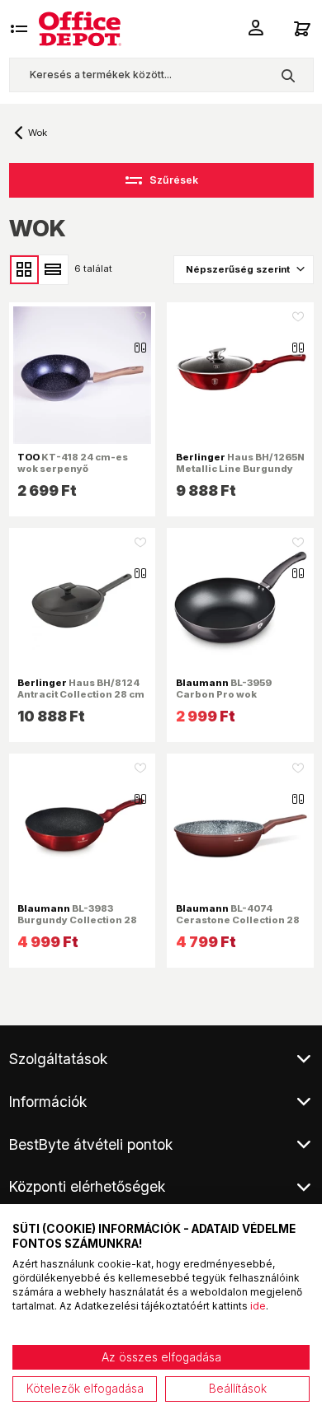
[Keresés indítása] (288, 75)
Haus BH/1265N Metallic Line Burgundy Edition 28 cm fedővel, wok (240, 474)
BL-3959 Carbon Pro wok (224, 688)
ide (258, 1306)
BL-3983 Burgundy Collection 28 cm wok (77, 920)
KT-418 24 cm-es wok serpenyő (72, 462)
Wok (37, 132)
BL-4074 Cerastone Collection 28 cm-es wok (238, 920)
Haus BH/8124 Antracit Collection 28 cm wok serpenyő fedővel (80, 694)
